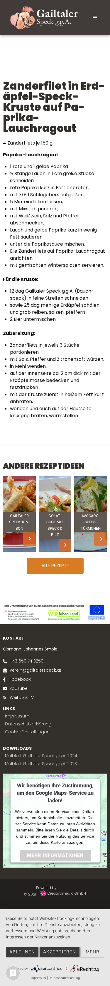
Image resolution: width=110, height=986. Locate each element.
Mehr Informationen (55, 855)
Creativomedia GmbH (67, 893)
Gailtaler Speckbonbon (19, 522)
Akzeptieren (59, 952)
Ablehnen (22, 952)
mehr (92, 952)
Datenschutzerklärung (64, 978)
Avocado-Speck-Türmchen (91, 522)
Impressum (38, 978)
